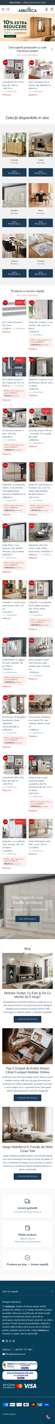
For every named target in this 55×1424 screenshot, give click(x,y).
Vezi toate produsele (27, 55)
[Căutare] (9, 9)
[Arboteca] (27, 9)
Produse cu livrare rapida (27, 291)
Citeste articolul (27, 1019)
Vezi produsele (27, 919)
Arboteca (12, 1414)
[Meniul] (3, 9)
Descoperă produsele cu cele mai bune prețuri (28, 49)
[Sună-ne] (48, 1417)
